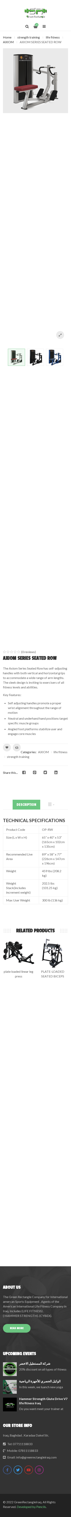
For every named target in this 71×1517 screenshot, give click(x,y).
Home (7, 37)
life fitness (53, 37)
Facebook (7, 1470)
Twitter (18, 1470)
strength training (28, 37)
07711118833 (22, 1444)
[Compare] (17, 747)
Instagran (39, 1470)
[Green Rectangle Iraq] (35, 13)
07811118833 (28, 1450)
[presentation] (35, 865)
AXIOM (8, 42)
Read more (17, 1328)
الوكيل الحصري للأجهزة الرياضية (40, 1381)
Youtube (28, 1470)
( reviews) (28, 652)
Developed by (26, 1507)
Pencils (41, 1507)
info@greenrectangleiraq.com (36, 1457)
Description (26, 804)
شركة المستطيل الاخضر (34, 1363)
